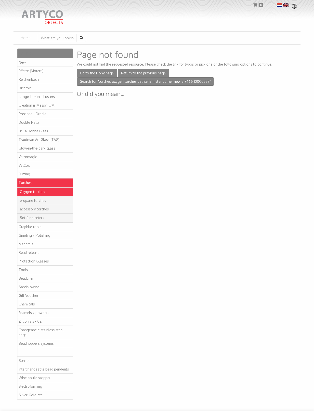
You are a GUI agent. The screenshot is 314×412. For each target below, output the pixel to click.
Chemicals (27, 304)
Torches (25, 182)
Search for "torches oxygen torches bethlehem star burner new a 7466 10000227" (145, 81)
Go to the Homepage (97, 73)
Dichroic (25, 88)
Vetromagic (28, 157)
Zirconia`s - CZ (30, 321)
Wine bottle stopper (35, 378)
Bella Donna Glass (33, 131)
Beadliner (26, 278)
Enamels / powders (34, 313)
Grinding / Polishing (34, 235)
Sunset (24, 360)
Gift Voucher (28, 295)
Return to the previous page (143, 73)
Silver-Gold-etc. (31, 395)
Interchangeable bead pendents (44, 369)
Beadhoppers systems (36, 343)
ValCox (24, 165)
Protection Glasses (34, 261)
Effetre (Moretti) (31, 71)
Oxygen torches (32, 192)
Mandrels (26, 244)
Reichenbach (29, 79)
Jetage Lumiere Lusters (37, 97)
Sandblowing (29, 287)
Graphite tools (30, 227)
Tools (23, 270)
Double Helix (29, 122)
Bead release (29, 252)
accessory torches (34, 209)
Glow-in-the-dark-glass (37, 148)
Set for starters (32, 218)
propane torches (33, 200)
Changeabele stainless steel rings (41, 332)
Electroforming (30, 386)
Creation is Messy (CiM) (37, 105)
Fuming (24, 174)
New (22, 62)
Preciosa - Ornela (32, 114)
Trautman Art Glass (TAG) (39, 139)
